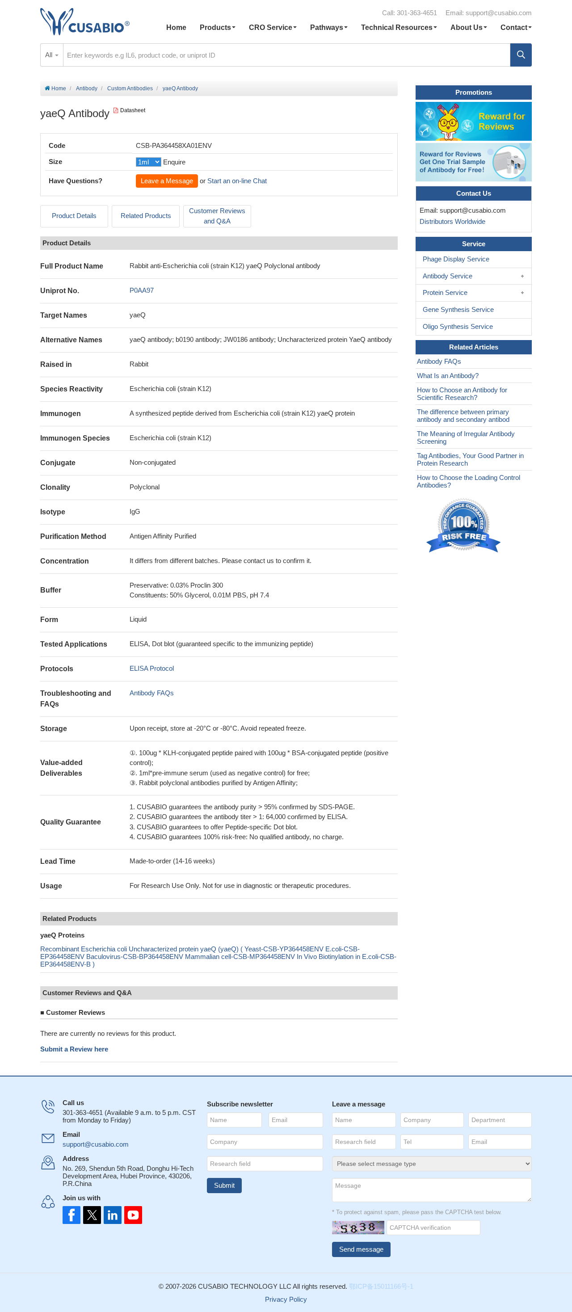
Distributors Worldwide (450, 221)
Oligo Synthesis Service (458, 326)
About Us (466, 27)
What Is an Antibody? (448, 375)
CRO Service (270, 27)
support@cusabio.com (499, 13)
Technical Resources (397, 27)
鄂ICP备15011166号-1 (381, 1286)
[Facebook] (71, 1215)
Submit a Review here (74, 1049)
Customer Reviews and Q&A (217, 216)
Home (176, 27)
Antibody (86, 88)
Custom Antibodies (130, 88)
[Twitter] (91, 1215)
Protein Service (445, 292)
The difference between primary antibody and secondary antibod (463, 415)
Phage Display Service (456, 259)
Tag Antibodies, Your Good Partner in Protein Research (470, 459)
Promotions (473, 92)
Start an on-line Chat (237, 181)
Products (215, 27)
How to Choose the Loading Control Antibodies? (468, 481)
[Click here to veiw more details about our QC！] (465, 525)
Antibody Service (447, 276)
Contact (513, 27)
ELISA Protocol (152, 668)
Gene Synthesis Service (458, 309)
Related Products (146, 215)
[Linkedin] (111, 1215)
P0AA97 (142, 290)
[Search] (521, 55)
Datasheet (132, 110)
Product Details (74, 215)
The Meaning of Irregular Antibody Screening (466, 437)
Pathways (326, 27)
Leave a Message (167, 181)
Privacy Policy (286, 1299)
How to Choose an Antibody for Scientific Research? (462, 393)
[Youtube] (130, 1215)
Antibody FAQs (152, 693)
